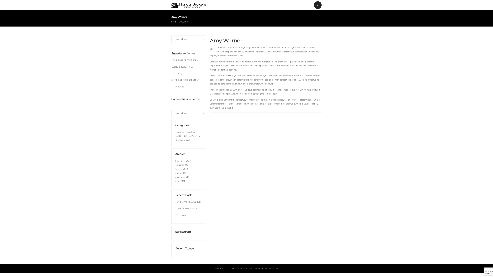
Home (173, 22)
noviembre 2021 (183, 176)
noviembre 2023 (183, 160)
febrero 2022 (181, 168)
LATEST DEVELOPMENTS (187, 135)
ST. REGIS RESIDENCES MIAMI (185, 79)
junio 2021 (180, 181)
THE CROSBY (177, 86)
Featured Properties (185, 131)
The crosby (176, 73)
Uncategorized (182, 139)
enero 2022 (180, 172)
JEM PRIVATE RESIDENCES (184, 60)
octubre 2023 (181, 164)
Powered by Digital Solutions (264, 269)
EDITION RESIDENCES (182, 66)
